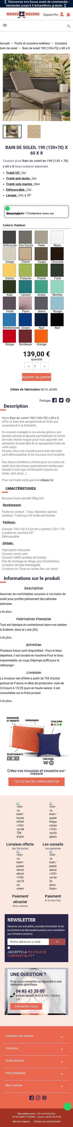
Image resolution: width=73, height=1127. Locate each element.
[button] (36, 226)
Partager (54, 400)
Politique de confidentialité (47, 1121)
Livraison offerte (20, 844)
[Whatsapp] (68, 1107)
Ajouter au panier (36, 377)
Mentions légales (21, 1121)
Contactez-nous (26, 1006)
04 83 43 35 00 (30, 991)
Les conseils (53, 844)
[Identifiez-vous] (62, 15)
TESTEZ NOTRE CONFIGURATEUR (36, 781)
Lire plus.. (6, 611)
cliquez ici (46, 480)
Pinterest (68, 400)
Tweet (61, 400)
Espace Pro (50, 14)
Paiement (53, 896)
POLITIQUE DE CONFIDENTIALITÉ (26, 954)
